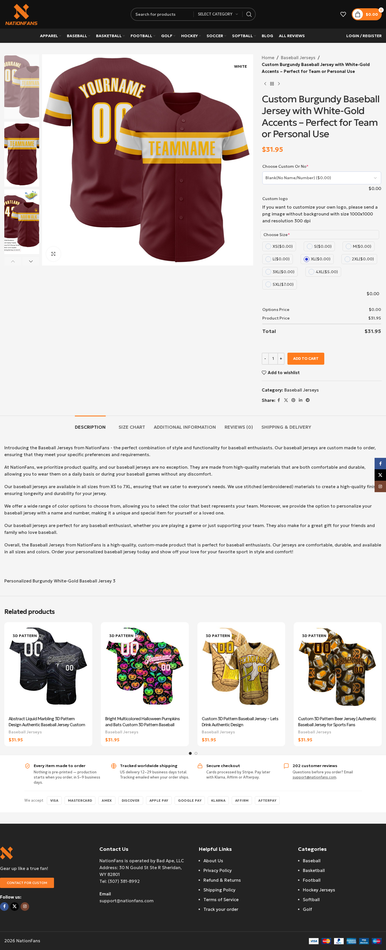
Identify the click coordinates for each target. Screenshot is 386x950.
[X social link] (286, 400)
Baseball (312, 860)
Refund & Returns (222, 880)
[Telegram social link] (307, 400)
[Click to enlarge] (53, 254)
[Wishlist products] (343, 14)
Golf (307, 909)
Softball (311, 899)
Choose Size (276, 234)
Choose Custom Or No (285, 166)
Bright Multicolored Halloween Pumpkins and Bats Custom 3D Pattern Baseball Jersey (142, 724)
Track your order (220, 909)
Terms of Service (221, 899)
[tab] (90, 424)
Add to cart (306, 358)
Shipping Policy (219, 890)
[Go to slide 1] (190, 753)
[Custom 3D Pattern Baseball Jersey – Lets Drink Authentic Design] (241, 669)
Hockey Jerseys (319, 890)
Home (268, 57)
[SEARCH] (249, 14)
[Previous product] (265, 84)
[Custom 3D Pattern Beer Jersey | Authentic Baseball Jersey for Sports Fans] (337, 669)
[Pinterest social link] (293, 400)
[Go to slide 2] (196, 753)
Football (312, 880)
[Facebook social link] (278, 400)
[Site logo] (21, 14)
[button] (12, 261)
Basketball (314, 870)
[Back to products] (272, 84)
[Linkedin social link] (300, 400)
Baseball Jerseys (298, 57)
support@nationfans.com (314, 777)
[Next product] (278, 84)
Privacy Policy (217, 870)
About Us (213, 860)
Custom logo (275, 198)
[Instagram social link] (25, 906)
